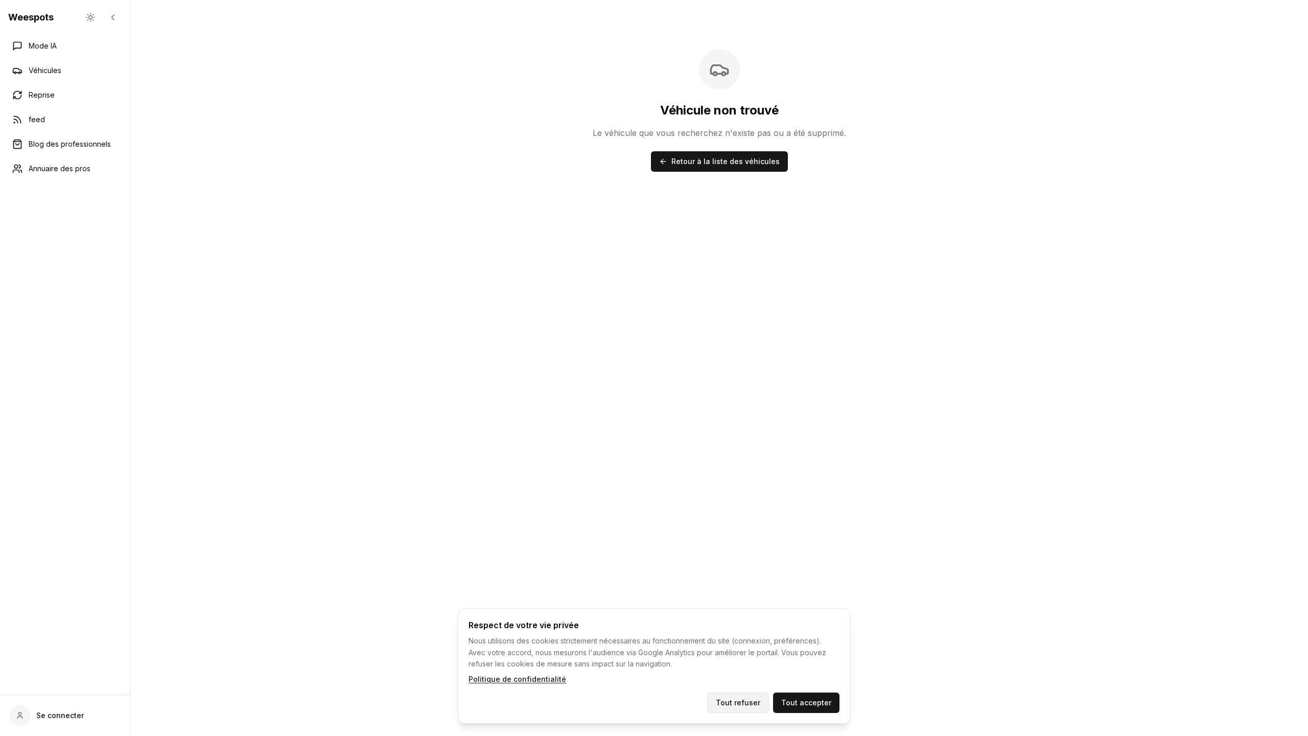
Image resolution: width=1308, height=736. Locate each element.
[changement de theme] (90, 17)
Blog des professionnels (70, 144)
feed (37, 119)
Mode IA (43, 45)
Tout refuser (738, 702)
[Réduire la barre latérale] (113, 17)
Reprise (42, 94)
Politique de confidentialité (517, 679)
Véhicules (45, 70)
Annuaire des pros (59, 168)
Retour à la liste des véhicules (725, 161)
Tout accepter (806, 702)
